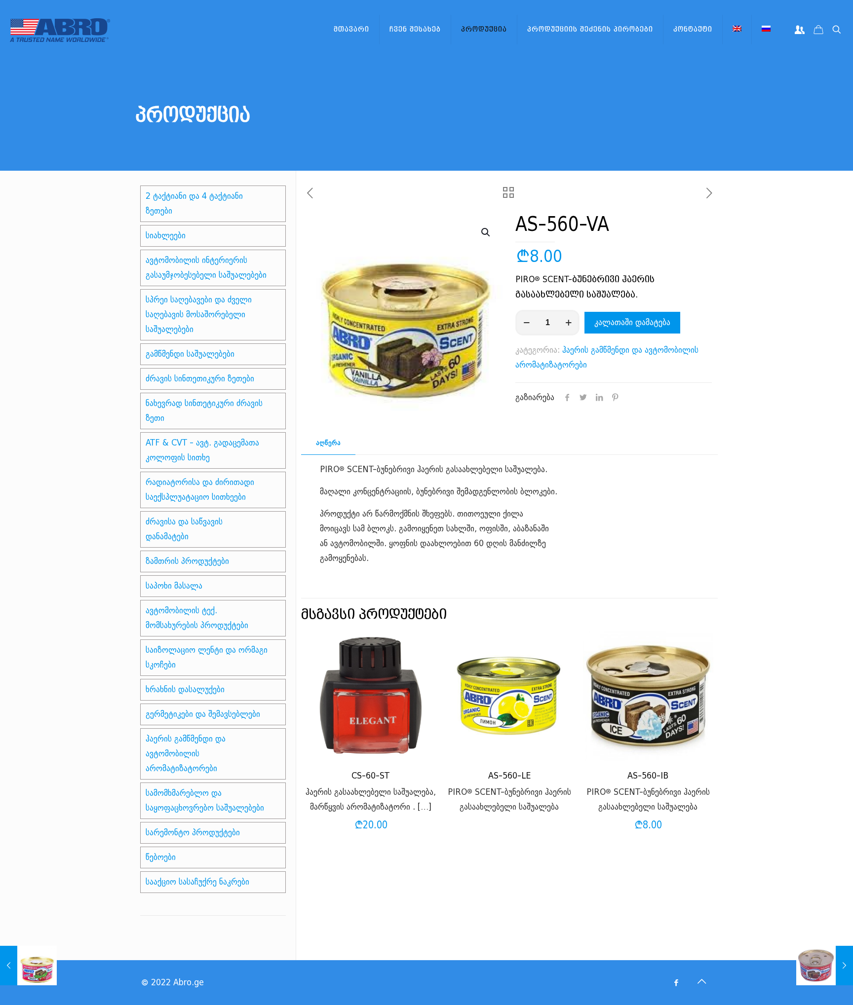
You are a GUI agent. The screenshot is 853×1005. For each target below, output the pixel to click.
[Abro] (60, 29)
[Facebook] (676, 982)
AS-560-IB (647, 776)
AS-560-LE (509, 776)
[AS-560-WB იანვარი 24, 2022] (28, 965)
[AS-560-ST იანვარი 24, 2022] (824, 965)
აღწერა (328, 443)
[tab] (328, 443)
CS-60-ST (370, 776)
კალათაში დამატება (632, 322)
